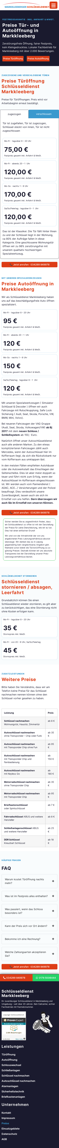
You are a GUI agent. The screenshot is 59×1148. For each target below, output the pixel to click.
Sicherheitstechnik (13, 1091)
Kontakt (6, 1112)
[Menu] (53, 5)
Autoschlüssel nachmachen (18, 1080)
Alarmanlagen (10, 1086)
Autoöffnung (9, 1059)
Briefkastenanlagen (13, 1096)
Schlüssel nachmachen (15, 1075)
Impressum (8, 1118)
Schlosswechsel (11, 1065)
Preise (5, 1123)
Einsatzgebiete (11, 1128)
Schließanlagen (11, 1070)
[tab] (14, 114)
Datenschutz (9, 1133)
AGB (4, 1139)
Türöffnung (8, 1054)
